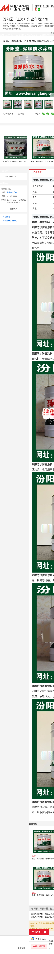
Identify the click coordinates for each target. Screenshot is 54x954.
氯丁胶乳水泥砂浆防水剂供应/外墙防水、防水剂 (21, 161)
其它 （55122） (10, 176)
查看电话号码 (12, 192)
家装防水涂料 (37, 916)
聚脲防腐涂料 (37, 913)
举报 (22, 114)
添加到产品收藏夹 (10, 220)
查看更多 (13, 208)
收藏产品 (9, 114)
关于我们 (21, 948)
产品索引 (6, 217)
